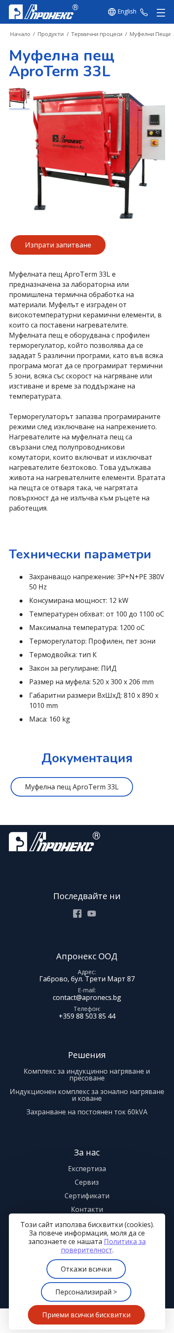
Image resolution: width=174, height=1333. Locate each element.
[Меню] (159, 13)
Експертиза (87, 1168)
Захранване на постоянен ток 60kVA (87, 1111)
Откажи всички (86, 1269)
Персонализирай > (86, 1292)
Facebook (77, 913)
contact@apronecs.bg (87, 997)
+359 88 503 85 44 (144, 12)
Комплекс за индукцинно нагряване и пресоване (87, 1074)
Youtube (91, 913)
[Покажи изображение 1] (19, 97)
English (126, 11)
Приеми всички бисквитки (86, 1314)
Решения (87, 1055)
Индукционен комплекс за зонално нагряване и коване (87, 1095)
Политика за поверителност (103, 1246)
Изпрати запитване (58, 245)
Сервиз (87, 1182)
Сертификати (87, 1195)
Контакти (87, 1209)
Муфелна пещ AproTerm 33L (72, 786)
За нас (87, 1152)
